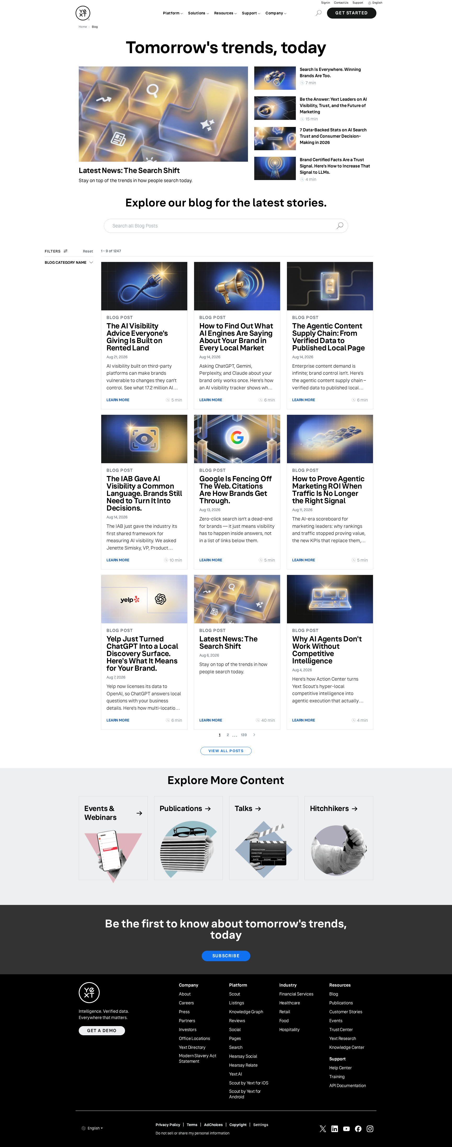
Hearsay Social (243, 1056)
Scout (234, 994)
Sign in (325, 2)
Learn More (117, 400)
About (184, 994)
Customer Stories (345, 1012)
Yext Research (342, 1038)
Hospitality (289, 1029)
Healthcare (289, 1003)
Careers (186, 1003)
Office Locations (194, 1038)
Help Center (340, 1068)
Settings (260, 1124)
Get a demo (102, 1030)
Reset (88, 251)
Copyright (238, 1124)
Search (235, 1047)
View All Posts (226, 750)
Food (284, 1020)
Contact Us (341, 2)
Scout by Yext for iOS (248, 1083)
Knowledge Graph (246, 1012)
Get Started (351, 13)
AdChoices (213, 1124)
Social (235, 1029)
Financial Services (296, 994)
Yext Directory (192, 1047)
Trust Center (341, 1029)
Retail (284, 1012)
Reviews (237, 1020)
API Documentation (347, 1085)
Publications (341, 1003)
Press (184, 1012)
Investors (187, 1029)
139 (245, 734)
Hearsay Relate (243, 1065)
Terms (192, 1124)
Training (337, 1076)
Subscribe (226, 956)
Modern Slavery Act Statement (197, 1058)
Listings (236, 1003)
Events (335, 1020)
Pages (235, 1038)
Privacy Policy (168, 1124)
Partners (187, 1020)
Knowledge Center (346, 1047)
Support (358, 2)
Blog (333, 994)
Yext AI (235, 1074)
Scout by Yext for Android (245, 1094)
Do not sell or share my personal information (192, 1133)
